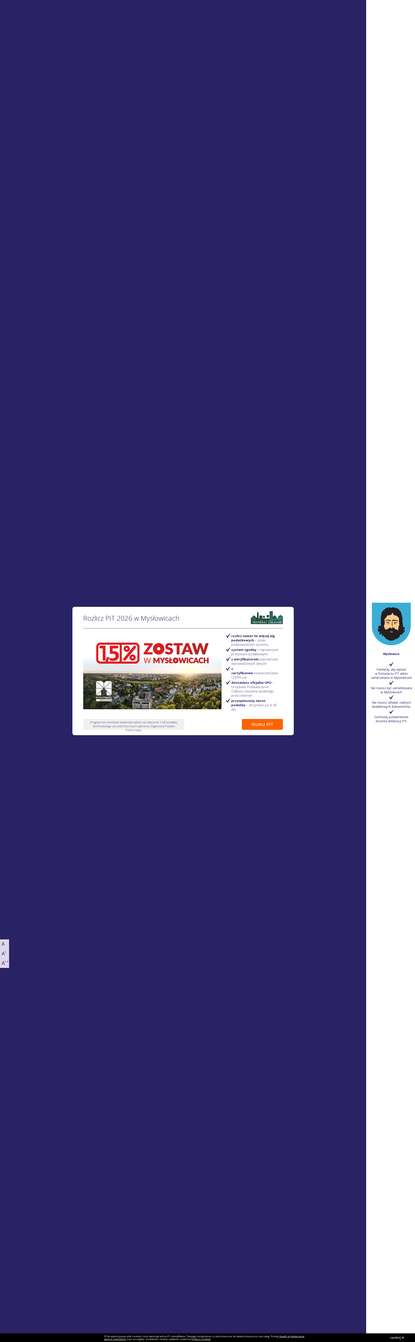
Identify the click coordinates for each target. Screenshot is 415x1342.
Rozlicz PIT (262, 724)
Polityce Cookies (201, 1339)
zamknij (395, 1338)
